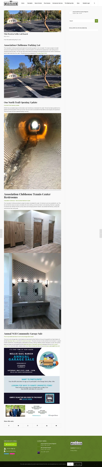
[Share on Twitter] (18, 426)
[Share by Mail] (56, 426)
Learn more (78, 464)
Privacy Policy (73, 450)
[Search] (94, 3)
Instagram (12, 453)
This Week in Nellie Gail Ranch (16, 34)
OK (70, 464)
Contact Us (78, 448)
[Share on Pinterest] (37, 426)
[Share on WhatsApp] (28, 426)
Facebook (6, 453)
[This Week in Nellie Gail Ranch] (1, 233)
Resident (11, 448)
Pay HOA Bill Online (11, 451)
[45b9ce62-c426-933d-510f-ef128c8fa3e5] (32, 21)
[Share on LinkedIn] (47, 426)
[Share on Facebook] (9, 426)
